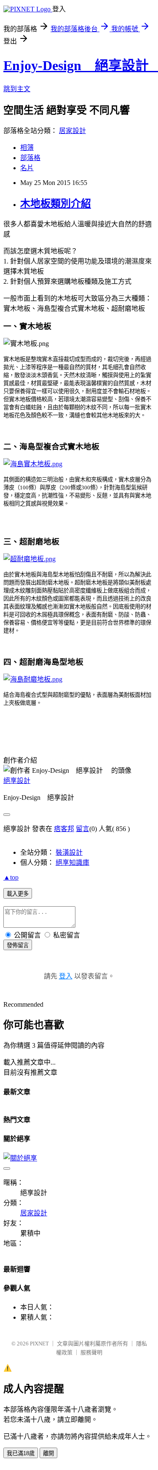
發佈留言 (18, 945)
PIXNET (39, 1343)
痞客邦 (64, 828)
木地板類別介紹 (55, 203)
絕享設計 (16, 780)
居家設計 (72, 130)
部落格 (30, 157)
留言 (82, 828)
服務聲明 (91, 1352)
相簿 (27, 147)
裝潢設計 (69, 852)
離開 (48, 1453)
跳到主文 (16, 88)
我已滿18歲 (21, 1453)
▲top (11, 877)
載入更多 (18, 894)
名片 (27, 167)
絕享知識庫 (72, 862)
